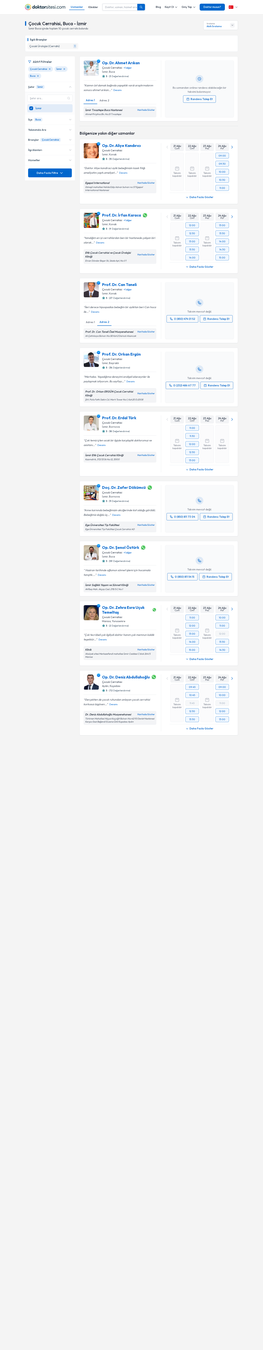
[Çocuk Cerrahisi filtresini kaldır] (49, 69)
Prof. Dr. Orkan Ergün (121, 354)
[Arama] (141, 7)
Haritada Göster (146, 110)
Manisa (106, 621)
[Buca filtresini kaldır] (38, 76)
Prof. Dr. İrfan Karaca (121, 215)
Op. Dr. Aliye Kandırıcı (121, 145)
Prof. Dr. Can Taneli (119, 284)
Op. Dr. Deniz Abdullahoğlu (126, 677)
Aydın (105, 686)
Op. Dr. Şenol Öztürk (120, 547)
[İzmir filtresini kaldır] (64, 69)
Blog (158, 6)
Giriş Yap (187, 6)
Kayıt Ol (169, 6)
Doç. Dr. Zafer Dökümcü (124, 487)
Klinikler (93, 7)
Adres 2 (104, 100)
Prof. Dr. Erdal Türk (119, 417)
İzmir (105, 71)
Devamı (117, 90)
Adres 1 (90, 100)
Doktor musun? (212, 6)
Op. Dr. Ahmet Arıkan (121, 62)
